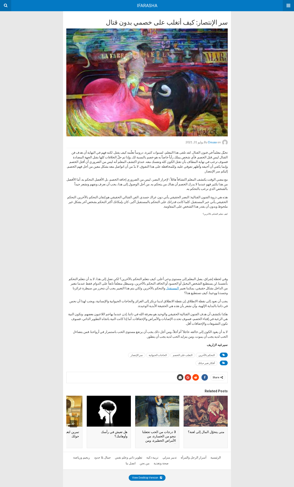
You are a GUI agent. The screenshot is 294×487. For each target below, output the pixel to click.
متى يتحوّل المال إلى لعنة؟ (206, 432)
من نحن (145, 463)
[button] (288, 5)
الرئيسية (215, 457)
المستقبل (172, 288)
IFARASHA (147, 5)
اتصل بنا (131, 463)
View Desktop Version (145, 477)
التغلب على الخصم (182, 355)
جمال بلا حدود (102, 457)
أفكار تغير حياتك (206, 363)
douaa (212, 142)
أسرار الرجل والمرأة (193, 457)
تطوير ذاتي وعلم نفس (128, 457)
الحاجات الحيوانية (158, 355)
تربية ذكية (152, 457)
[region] (147, 244)
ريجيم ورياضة (81, 457)
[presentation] (73, 423)
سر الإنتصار (137, 355)
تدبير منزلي (169, 457)
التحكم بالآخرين (206, 355)
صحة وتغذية (161, 463)
